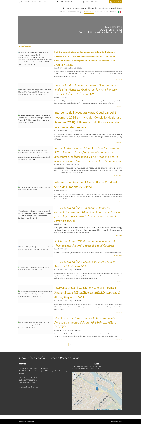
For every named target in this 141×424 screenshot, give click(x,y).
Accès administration (116, 421)
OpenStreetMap (106, 409)
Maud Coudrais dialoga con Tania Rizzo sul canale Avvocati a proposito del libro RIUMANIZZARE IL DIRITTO (85, 323)
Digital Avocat (30, 421)
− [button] (74, 377)
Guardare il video (60, 304)
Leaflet (99, 409)
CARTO (119, 409)
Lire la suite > (117, 79)
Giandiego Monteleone (114, 304)
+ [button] (74, 374)
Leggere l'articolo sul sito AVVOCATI (66, 273)
